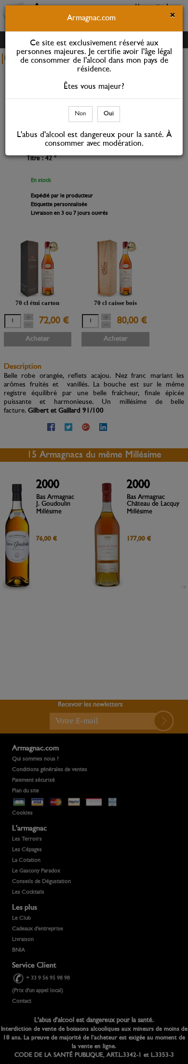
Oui (109, 114)
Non (80, 114)
